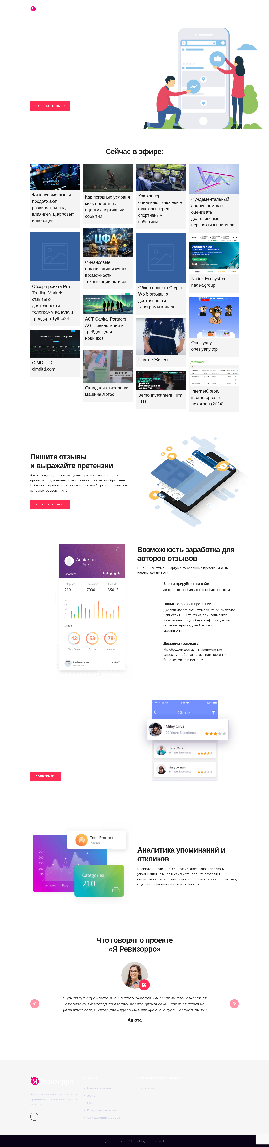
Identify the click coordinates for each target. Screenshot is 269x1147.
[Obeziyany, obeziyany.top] (214, 317)
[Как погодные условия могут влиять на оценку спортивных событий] (108, 178)
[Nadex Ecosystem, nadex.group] (214, 255)
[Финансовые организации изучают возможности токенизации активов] (108, 242)
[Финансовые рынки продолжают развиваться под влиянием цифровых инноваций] (55, 177)
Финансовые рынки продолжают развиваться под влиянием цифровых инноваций (53, 207)
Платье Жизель (154, 359)
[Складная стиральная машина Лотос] (108, 366)
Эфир (169, 8)
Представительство (102, 1110)
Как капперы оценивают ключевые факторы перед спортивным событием (160, 208)
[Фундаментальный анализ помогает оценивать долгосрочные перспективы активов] (214, 179)
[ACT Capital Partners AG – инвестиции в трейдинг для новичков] (108, 303)
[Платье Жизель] (161, 336)
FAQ (90, 1103)
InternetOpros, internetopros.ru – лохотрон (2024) (208, 397)
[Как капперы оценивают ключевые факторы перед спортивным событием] (161, 177)
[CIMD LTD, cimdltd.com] (55, 344)
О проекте (191, 8)
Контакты (217, 8)
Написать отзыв (99, 1088)
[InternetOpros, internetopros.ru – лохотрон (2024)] (214, 373)
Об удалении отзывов (103, 1117)
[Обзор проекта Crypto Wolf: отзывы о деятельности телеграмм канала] (161, 258)
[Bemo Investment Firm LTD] (161, 380)
